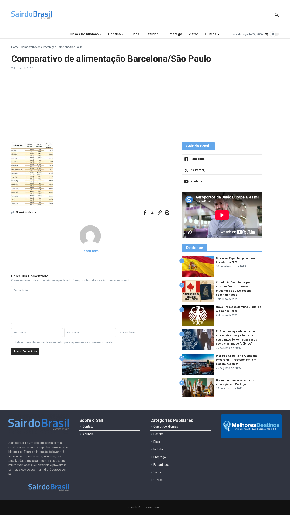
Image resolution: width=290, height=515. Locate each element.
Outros (210, 34)
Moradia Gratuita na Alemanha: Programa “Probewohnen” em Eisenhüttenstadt (237, 360)
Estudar (152, 34)
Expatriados (161, 464)
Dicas (134, 34)
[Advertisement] (145, 106)
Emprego (175, 34)
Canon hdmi (90, 251)
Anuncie (88, 434)
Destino (114, 34)
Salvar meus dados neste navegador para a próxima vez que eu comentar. (64, 342)
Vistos (194, 34)
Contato (88, 426)
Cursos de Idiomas (83, 34)
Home (15, 47)
